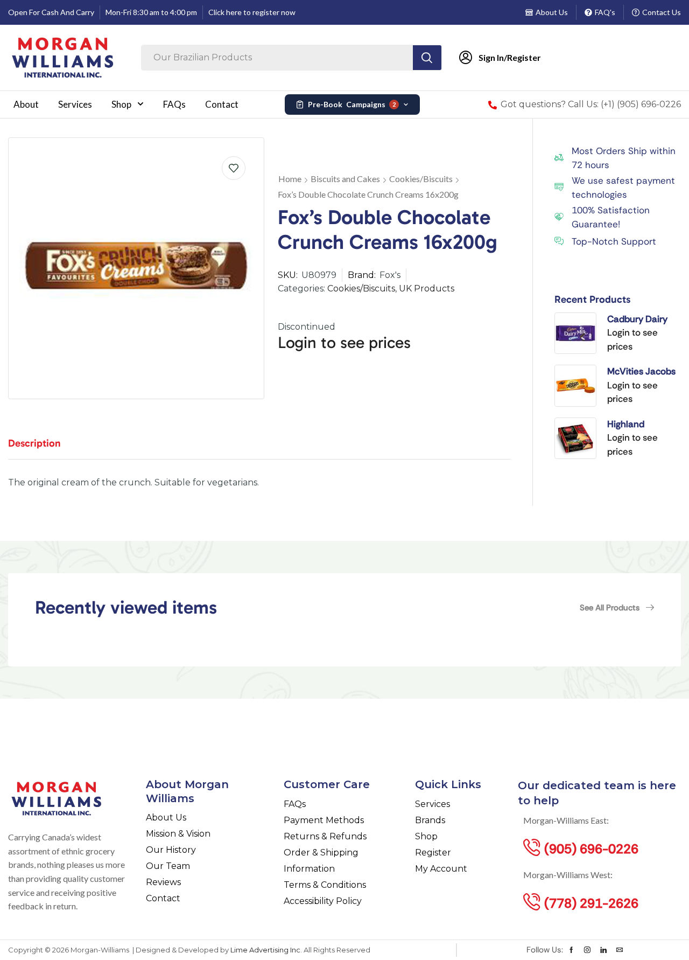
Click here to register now (252, 12)
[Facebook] (571, 950)
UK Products (426, 288)
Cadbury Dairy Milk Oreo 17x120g (637, 319)
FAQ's (605, 12)
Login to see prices (344, 342)
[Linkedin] (603, 950)
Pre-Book (352, 104)
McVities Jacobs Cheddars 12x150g (641, 371)
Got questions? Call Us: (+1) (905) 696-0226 (591, 104)
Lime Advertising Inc (265, 949)
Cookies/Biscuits (421, 178)
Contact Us (661, 12)
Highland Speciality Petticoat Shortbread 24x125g (631, 424)
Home (289, 178)
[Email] (619, 950)
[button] (617, 607)
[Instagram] (587, 950)
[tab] (42, 448)
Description (34, 443)
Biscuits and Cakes (345, 178)
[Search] (427, 57)
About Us (552, 12)
